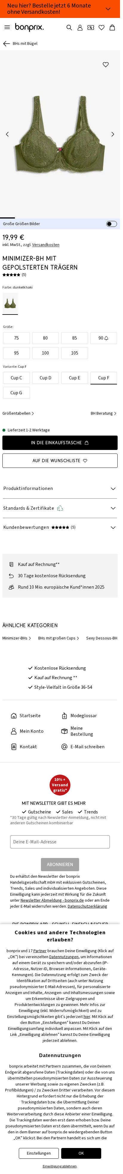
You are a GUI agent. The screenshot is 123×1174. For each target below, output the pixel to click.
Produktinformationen (28, 488)
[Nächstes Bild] (113, 134)
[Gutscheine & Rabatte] (90, 27)
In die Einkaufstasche (56, 442)
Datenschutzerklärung (87, 906)
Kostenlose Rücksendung (60, 668)
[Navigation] (7, 27)
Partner (40, 951)
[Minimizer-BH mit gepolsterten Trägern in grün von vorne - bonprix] (60, 134)
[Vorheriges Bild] (7, 134)
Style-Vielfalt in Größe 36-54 (63, 687)
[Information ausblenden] (108, 9)
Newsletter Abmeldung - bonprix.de (52, 900)
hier (87, 1017)
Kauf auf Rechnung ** (55, 678)
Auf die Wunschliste (57, 460)
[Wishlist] (101, 27)
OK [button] (81, 1153)
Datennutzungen (64, 957)
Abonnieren (60, 864)
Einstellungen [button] (39, 1153)
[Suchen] (69, 27)
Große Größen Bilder (21, 224)
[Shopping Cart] (112, 27)
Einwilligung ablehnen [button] (60, 1166)
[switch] (111, 224)
